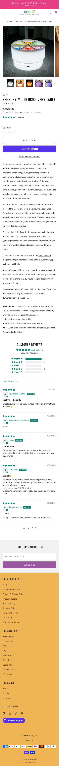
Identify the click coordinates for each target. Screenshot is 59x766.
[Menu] (4, 12)
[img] (9, 389)
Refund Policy (9, 603)
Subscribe (29, 565)
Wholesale (7, 674)
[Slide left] (5, 83)
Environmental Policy (12, 589)
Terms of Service (10, 613)
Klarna (6, 584)
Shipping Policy (9, 608)
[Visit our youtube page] (22, 713)
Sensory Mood (44, 255)
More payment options (29, 156)
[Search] (49, 12)
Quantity (7, 127)
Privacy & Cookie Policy (13, 594)
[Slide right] (54, 83)
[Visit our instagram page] (10, 713)
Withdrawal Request (12, 622)
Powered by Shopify (29, 759)
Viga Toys (7, 698)
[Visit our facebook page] (4, 713)
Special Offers (9, 669)
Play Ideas (7, 660)
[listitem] (29, 4)
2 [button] (28, 528)
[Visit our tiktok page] (16, 713)
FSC (4, 646)
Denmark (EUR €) (28, 735)
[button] (9, 117)
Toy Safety (7, 617)
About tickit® (8, 636)
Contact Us (8, 641)
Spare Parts (8, 665)
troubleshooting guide (21, 319)
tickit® (5, 95)
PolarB (6, 693)
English (28, 740)
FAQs (5, 650)
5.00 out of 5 (37, 350)
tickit (5, 688)
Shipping (18, 112)
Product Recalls (10, 599)
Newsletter (8, 655)
